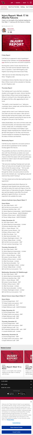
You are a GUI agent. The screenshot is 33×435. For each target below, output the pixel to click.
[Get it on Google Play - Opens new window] (22, 394)
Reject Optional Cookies (16, 427)
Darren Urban (11, 28)
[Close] (31, 402)
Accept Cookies (16, 432)
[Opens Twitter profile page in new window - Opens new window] (8, 32)
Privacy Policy (10, 419)
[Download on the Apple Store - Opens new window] (11, 393)
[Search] (28, 3)
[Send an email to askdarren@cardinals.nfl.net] (11, 32)
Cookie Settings (16, 422)
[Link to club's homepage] (3, 2)
